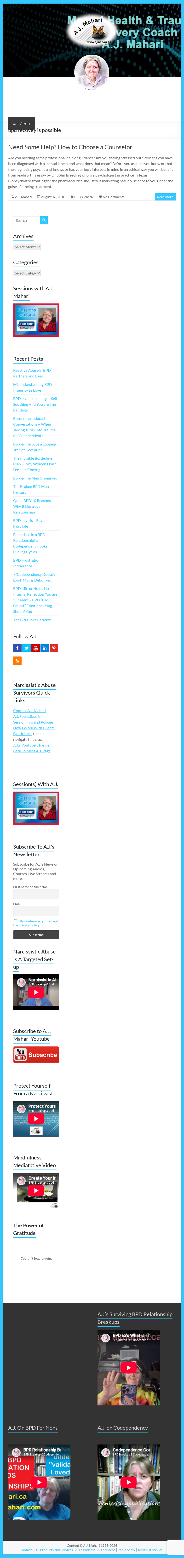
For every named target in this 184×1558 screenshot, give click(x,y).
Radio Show (126, 1550)
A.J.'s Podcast (85, 1550)
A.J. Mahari (23, 197)
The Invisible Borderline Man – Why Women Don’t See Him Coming (34, 464)
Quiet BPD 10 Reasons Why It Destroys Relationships (32, 506)
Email (17, 904)
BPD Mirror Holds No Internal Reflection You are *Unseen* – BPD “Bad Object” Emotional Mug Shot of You (35, 600)
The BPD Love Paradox (32, 619)
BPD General (84, 197)
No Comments (113, 197)
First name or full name (30, 887)
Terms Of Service (150, 1550)
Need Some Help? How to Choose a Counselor (70, 147)
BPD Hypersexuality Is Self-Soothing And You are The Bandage (35, 404)
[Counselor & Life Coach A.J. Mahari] (92, 9)
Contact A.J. (29, 1550)
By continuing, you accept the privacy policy (35, 923)
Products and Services (56, 1550)
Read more (165, 197)
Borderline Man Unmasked (35, 478)
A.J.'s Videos (106, 1550)
